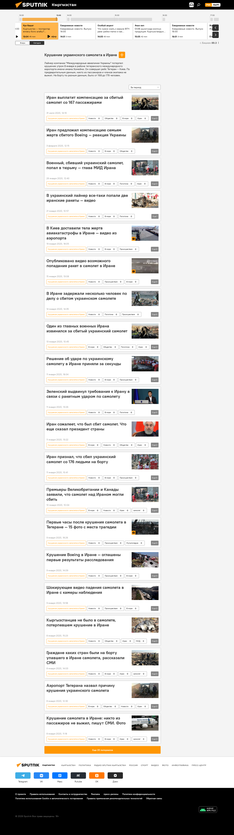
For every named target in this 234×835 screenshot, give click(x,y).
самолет (136, 510)
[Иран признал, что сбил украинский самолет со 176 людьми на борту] (145, 461)
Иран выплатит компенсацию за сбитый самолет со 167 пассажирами (84, 100)
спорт (144, 765)
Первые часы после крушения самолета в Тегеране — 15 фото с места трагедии (86, 524)
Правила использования (42, 794)
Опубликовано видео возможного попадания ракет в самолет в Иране (80, 263)
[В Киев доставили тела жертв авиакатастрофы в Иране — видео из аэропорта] (145, 233)
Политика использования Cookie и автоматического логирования (49, 798)
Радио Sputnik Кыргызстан (110, 765)
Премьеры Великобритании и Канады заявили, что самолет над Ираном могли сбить (85, 494)
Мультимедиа (132, 543)
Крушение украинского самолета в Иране (80, 54)
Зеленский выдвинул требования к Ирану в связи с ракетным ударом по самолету (88, 394)
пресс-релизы (111, 794)
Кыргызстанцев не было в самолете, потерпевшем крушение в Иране (81, 622)
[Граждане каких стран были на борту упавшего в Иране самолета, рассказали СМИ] (145, 657)
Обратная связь (154, 798)
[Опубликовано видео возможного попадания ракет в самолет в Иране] (145, 265)
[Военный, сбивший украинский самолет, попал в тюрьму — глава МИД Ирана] (145, 167)
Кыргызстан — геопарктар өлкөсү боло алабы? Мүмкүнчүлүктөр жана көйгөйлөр (36, 32)
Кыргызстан (68, 765)
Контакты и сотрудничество (73, 794)
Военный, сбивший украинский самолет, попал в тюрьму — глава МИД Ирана (85, 165)
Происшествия (126, 249)
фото (165, 765)
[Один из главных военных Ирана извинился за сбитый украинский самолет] (145, 331)
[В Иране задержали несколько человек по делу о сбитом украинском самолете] (145, 298)
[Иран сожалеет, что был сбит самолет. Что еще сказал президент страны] (145, 429)
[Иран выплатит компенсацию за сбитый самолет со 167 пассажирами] (145, 102)
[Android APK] (208, 810)
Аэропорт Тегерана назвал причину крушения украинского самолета (80, 688)
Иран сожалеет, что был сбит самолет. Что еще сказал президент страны (86, 426)
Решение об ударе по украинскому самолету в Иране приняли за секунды (83, 361)
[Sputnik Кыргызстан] (33, 8)
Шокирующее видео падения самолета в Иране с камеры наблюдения (85, 590)
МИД (138, 641)
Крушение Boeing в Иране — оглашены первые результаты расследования (83, 557)
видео (155, 765)
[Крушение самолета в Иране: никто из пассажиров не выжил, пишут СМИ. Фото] (145, 723)
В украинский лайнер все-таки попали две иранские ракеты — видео (87, 198)
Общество (109, 118)
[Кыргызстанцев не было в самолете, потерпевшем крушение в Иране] (145, 625)
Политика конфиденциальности (138, 794)
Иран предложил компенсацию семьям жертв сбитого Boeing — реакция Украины (86, 132)
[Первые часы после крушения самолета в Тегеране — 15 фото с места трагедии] (145, 527)
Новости (92, 118)
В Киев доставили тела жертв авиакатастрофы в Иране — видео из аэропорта (81, 232)
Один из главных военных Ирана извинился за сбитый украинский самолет (87, 328)
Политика (124, 183)
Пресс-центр (199, 765)
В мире (125, 118)
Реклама (95, 794)
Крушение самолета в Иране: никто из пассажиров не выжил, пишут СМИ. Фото (86, 721)
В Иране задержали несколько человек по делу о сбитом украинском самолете (86, 296)
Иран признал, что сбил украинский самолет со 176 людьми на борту (81, 459)
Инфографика (180, 765)
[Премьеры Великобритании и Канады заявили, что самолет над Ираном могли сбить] (145, 494)
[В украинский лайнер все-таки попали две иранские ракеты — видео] (145, 200)
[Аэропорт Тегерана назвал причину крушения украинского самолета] (145, 690)
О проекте (20, 794)
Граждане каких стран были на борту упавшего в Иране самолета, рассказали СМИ (85, 657)
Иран (139, 118)
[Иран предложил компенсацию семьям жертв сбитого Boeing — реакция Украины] (145, 135)
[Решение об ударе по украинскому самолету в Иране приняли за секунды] (145, 363)
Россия (133, 765)
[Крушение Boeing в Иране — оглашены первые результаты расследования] (145, 559)
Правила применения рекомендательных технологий (114, 798)
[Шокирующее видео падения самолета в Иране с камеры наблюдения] (145, 592)
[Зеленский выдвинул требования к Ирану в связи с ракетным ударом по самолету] (145, 396)
